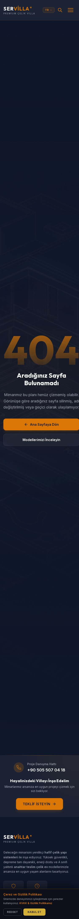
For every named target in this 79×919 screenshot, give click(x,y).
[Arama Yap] (60, 10)
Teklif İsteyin (36, 804)
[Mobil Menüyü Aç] (71, 10)
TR (47, 10)
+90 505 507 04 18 (46, 769)
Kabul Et (35, 912)
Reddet (12, 912)
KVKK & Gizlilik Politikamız (35, 903)
